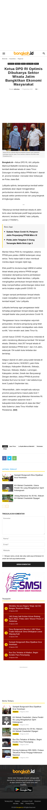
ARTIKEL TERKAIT (9, 469)
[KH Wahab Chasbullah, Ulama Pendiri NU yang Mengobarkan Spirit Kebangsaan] (7, 488)
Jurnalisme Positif (27, 801)
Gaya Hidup (30, 63)
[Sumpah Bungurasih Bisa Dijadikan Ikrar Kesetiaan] (7, 477)
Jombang (5, 501)
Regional (20, 59)
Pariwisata (40, 446)
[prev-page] (3, 506)
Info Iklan (15, 803)
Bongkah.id (19, 807)
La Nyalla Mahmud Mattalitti (26, 446)
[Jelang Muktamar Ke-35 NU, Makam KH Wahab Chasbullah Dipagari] (7, 498)
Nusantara (12, 59)
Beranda (4, 59)
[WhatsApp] (14, 458)
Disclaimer (37, 801)
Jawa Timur (12, 446)
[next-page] (7, 506)
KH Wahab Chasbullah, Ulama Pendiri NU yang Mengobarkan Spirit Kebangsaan (29, 487)
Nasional (15, 757)
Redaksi (17, 801)
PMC (22, 803)
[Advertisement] (23, 25)
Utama (23, 63)
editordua (16, 89)
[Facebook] (4, 458)
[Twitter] (9, 458)
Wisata (36, 63)
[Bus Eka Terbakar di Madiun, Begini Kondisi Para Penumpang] (6, 742)
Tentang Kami (9, 801)
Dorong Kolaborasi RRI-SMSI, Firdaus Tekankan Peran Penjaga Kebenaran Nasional (28, 752)
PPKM (5, 449)
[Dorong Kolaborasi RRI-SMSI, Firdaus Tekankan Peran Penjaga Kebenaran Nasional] (6, 753)
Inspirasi (5, 490)
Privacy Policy (30, 803)
